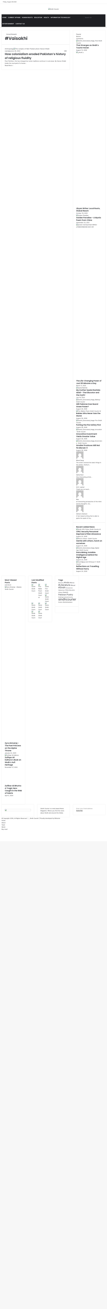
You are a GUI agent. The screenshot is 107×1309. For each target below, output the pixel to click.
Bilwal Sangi (80, 460)
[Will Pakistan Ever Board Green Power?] (89, 402)
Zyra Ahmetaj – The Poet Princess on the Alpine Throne (13, 747)
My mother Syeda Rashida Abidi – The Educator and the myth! (88, 392)
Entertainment (8, 24)
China (67, 590)
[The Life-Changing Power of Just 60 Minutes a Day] (89, 227)
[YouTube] (2, 975)
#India (66, 582)
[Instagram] (2, 978)
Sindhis (60, 602)
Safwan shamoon (81, 514)
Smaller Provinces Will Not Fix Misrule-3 (88, 446)
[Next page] (5, 939)
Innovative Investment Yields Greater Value (86, 435)
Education (38, 17)
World (3, 967)
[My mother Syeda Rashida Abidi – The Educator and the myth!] (81, 388)
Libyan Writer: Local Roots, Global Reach (88, 209)
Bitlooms (57, 958)
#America (61, 582)
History (60, 592)
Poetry (70, 594)
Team (3, 964)
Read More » (9, 65)
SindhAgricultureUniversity (65, 597)
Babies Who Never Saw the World (88, 414)
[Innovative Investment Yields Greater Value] (89, 431)
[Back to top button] (0, 980)
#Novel (73, 585)
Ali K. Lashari (80, 487)
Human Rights (27, 17)
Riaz (77, 499)
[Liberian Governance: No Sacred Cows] (40, 609)
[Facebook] (2, 971)
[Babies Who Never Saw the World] (88, 411)
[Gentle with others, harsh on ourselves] (86, 538)
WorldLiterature (67, 602)
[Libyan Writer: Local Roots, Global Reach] (89, 52)
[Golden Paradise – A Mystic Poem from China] (82, 215)
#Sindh (61, 587)
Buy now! (5, 969)
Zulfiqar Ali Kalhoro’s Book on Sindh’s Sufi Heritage (13, 761)
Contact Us (20, 24)
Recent (78, 36)
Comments (79, 38)
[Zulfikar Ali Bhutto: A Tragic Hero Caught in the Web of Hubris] (13, 769)
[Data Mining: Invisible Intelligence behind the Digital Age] (89, 550)
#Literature (64, 585)
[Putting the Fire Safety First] (89, 422)
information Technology (60, 17)
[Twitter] (2, 973)
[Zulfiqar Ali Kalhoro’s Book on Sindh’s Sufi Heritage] (12, 755)
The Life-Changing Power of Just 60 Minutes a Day (88, 382)
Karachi (65, 592)
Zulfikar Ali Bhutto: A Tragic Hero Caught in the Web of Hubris (13, 929)
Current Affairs (14, 17)
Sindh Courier (34, 958)
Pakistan (62, 594)
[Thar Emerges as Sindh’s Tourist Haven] (89, 43)
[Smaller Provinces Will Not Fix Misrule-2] (40, 618)
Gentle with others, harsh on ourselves (89, 542)
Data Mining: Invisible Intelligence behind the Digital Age (86, 555)
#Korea (72, 582)
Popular (78, 34)
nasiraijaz (8, 51)
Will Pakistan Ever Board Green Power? (87, 405)
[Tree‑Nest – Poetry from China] (47, 609)
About (4, 962)
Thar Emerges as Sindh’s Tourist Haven (87, 46)
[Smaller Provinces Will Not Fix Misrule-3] (89, 443)
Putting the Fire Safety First (88, 425)
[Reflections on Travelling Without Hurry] (89, 564)
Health (46, 17)
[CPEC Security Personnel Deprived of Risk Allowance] (88, 529)
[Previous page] (5, 937)
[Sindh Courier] (53, 9)
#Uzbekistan (69, 588)
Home (4, 17)
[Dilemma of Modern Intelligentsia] (33, 618)
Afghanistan (61, 590)
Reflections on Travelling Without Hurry (87, 567)
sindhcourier (67, 599)
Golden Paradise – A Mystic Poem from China (88, 218)
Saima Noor (80, 475)
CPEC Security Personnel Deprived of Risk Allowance (88, 532)
